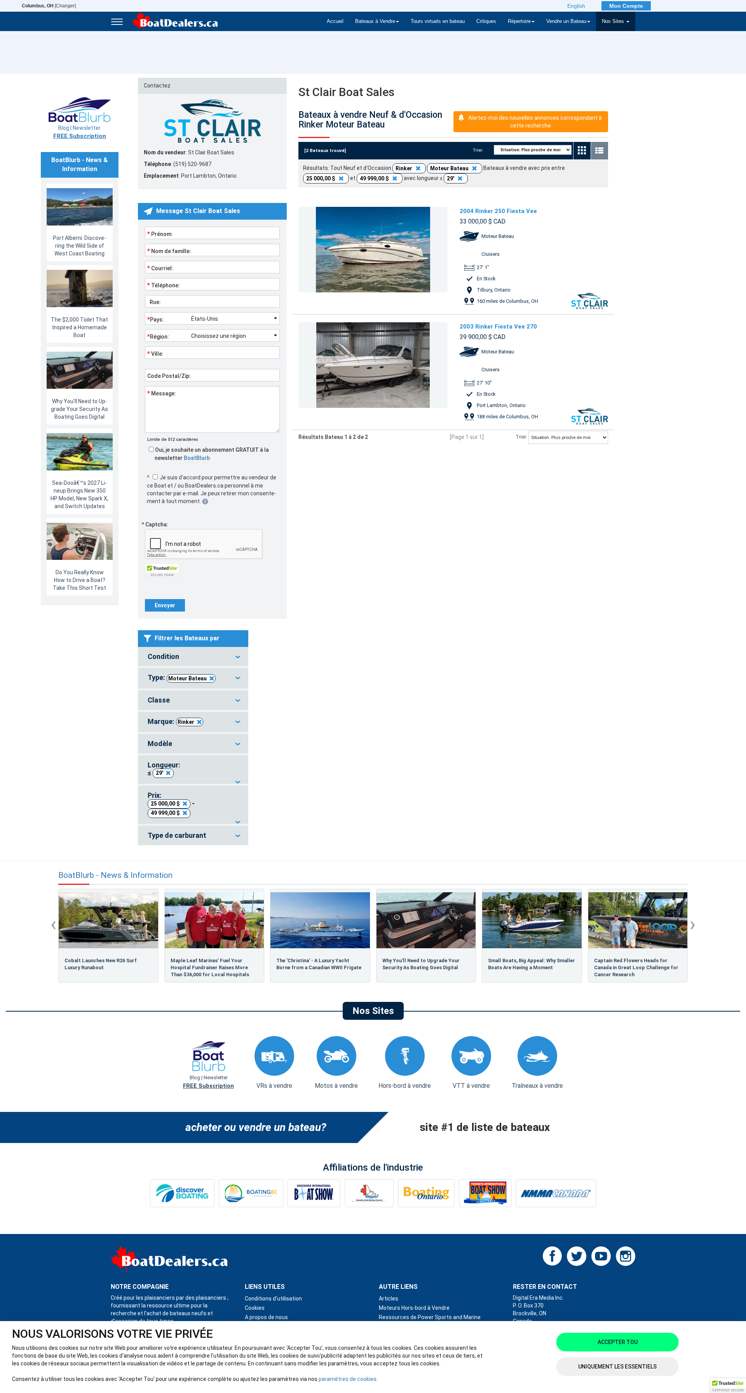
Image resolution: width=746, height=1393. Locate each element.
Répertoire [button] (519, 21)
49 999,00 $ (165, 813)
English (576, 6)
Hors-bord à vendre (404, 1085)
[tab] (193, 656)
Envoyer (165, 605)
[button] (728, 1385)
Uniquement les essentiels (617, 1366)
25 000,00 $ (165, 803)
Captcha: (154, 524)
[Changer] (49, 6)
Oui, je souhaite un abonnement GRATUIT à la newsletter (211, 454)
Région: (158, 336)
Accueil (335, 21)
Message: (161, 393)
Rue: (154, 302)
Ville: (155, 353)
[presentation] (53, 924)
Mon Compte (626, 6)
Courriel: (160, 268)
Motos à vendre (336, 1085)
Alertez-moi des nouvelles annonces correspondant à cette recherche (535, 122)
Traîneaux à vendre (537, 1085)
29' (159, 773)
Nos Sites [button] (614, 21)
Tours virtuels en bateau (438, 21)
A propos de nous (266, 1317)
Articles (388, 1298)
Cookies (255, 1308)
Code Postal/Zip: (169, 376)
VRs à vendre (274, 1085)
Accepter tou (618, 1342)
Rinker (186, 722)
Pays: (155, 319)
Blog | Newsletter (79, 132)
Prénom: (160, 234)
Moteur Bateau (187, 678)
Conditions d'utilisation (273, 1298)
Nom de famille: (169, 251)
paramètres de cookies (347, 1379)
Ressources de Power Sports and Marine (430, 1317)
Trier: (480, 150)
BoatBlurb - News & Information (115, 875)
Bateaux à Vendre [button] (375, 21)
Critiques (486, 21)
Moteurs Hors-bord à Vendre (414, 1308)
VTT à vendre (471, 1085)
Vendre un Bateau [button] (566, 21)
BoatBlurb (197, 458)
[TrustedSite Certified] (162, 570)
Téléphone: (163, 285)
